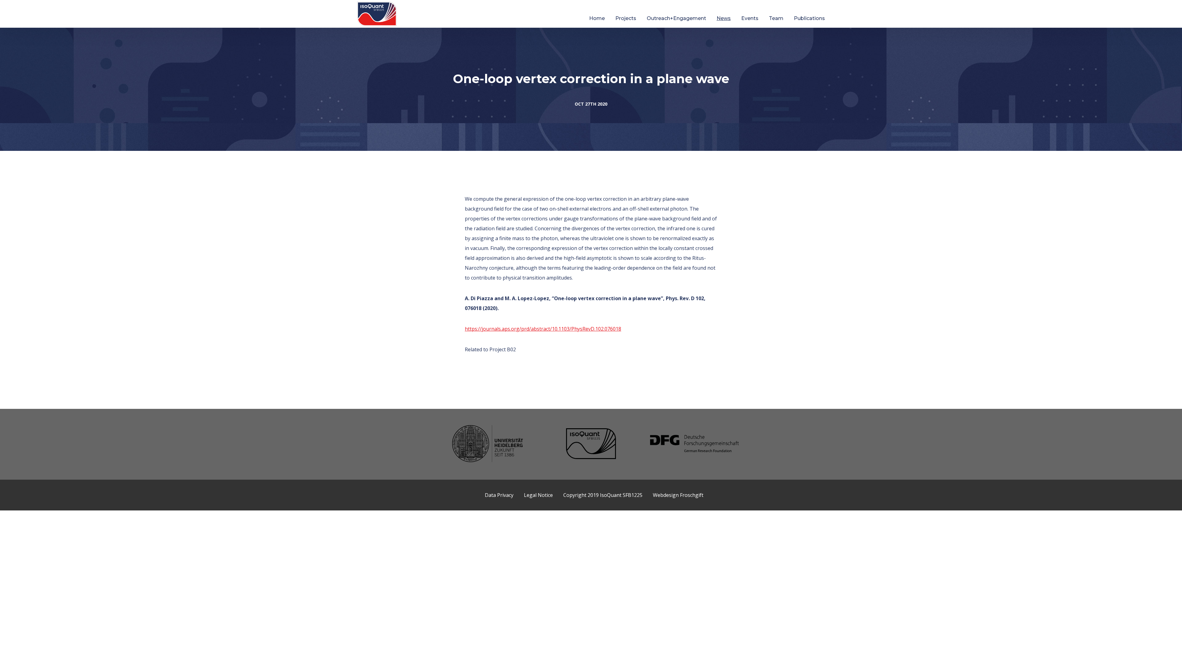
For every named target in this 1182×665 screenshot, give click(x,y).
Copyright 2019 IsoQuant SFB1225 (602, 495)
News (724, 18)
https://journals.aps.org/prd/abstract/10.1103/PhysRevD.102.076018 (543, 328)
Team (776, 18)
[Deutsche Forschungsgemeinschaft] (694, 444)
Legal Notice (538, 495)
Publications (809, 18)
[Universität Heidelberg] (487, 444)
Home (597, 18)
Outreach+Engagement (676, 18)
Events (749, 18)
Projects (625, 18)
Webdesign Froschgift (678, 495)
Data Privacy (499, 495)
